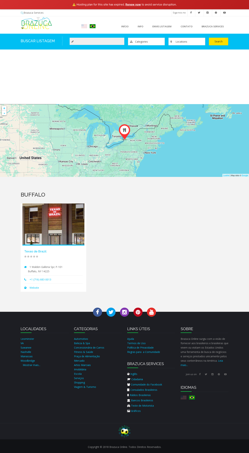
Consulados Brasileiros (143, 389)
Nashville (26, 352)
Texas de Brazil (35, 251)
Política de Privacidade (140, 347)
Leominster (27, 339)
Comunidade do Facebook (146, 384)
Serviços (79, 378)
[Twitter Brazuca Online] (111, 312)
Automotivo (81, 339)
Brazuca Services (34, 12)
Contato (186, 26)
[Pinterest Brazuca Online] (138, 312)
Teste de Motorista (142, 405)
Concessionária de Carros (89, 347)
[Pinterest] (216, 12)
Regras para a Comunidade (143, 352)
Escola (78, 373)
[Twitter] (199, 12)
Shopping (79, 382)
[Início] (37, 23)
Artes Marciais (82, 365)
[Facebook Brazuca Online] (97, 312)
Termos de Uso (136, 343)
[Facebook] (190, 12)
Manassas (27, 356)
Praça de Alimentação (87, 356)
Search (219, 41)
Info (138, 27)
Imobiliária (80, 369)
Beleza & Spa (82, 343)
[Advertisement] (124, 76)
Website (34, 287)
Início (125, 26)
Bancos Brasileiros (142, 400)
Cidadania (137, 379)
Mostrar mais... (31, 365)
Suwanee (26, 347)
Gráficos (136, 411)
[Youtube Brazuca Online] (151, 312)
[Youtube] (224, 12)
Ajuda (130, 339)
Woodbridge (28, 360)
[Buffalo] (84, 26)
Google (245, 175)
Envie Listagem (162, 26)
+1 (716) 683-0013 (40, 279)
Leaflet (226, 175)
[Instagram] (207, 12)
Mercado (79, 360)
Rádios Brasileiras (140, 395)
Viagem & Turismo (85, 387)
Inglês (133, 374)
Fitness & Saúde (83, 352)
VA (22, 343)
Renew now (133, 4)
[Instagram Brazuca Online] (124, 312)
